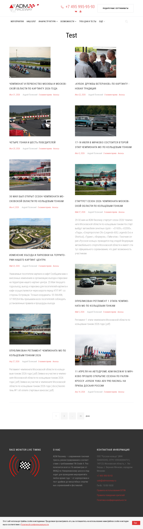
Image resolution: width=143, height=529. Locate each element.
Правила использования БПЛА (111, 490)
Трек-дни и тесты (87, 21)
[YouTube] (80, 11)
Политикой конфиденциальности (35, 524)
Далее (88, 416)
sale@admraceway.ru (106, 480)
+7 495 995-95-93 (80, 6)
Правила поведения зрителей (111, 495)
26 (81, 416)
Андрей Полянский (30, 95)
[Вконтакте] (76, 11)
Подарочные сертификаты (115, 8)
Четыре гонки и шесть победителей (32, 142)
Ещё (101, 21)
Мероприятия (17, 21)
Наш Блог (31, 21)
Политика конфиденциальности (111, 500)
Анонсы (56, 95)
